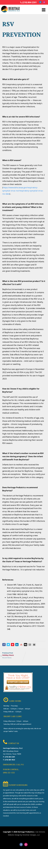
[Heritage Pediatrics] (10, 13)
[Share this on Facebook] (4, 644)
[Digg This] (25, 644)
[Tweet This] (8, 644)
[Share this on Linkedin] (17, 644)
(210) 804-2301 (29, 2)
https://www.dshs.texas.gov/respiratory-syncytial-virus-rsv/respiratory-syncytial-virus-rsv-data (22, 190)
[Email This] (29, 644)
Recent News (7, 658)
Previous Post (8, 654)
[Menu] (43, 10)
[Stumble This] (21, 644)
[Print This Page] (34, 644)
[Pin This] (12, 644)
